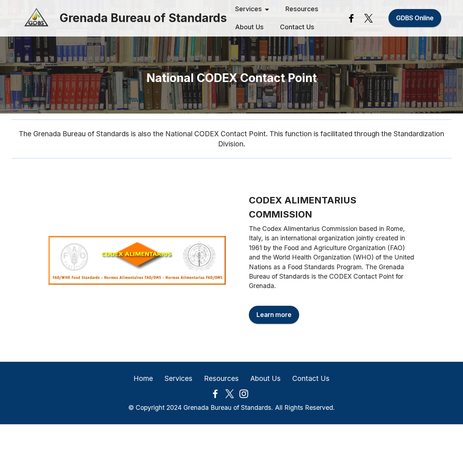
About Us (249, 27)
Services (248, 9)
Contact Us (297, 27)
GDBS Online (415, 18)
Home (143, 378)
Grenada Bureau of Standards (143, 18)
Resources (301, 9)
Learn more (274, 314)
